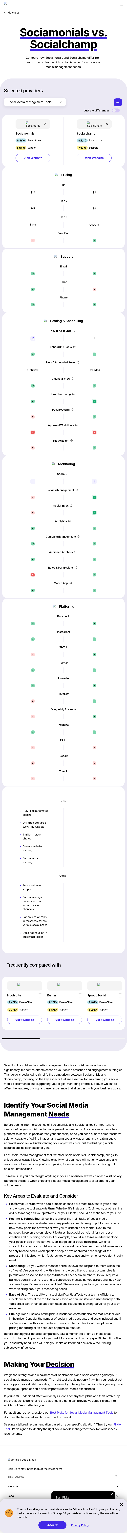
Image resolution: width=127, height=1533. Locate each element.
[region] (63, 1008)
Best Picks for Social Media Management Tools (81, 1412)
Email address (16, 1476)
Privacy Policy (80, 1525)
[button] (33, 141)
